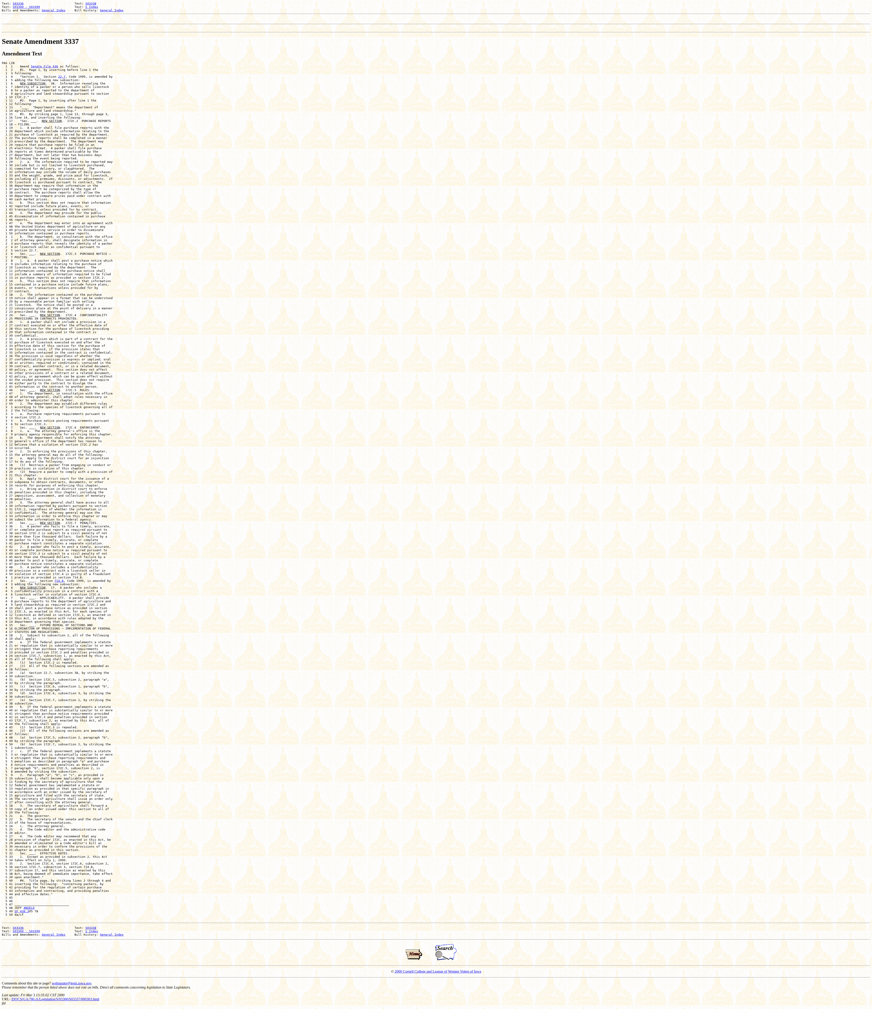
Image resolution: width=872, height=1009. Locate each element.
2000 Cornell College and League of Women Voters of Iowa (438, 971)
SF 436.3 (22, 911)
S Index (91, 7)
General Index (53, 10)
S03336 (18, 3)
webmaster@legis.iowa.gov (71, 983)
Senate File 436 (44, 66)
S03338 (90, 3)
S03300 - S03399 (26, 7)
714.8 (59, 581)
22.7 (61, 76)
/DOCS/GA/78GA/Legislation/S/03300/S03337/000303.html (55, 999)
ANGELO (29, 908)
